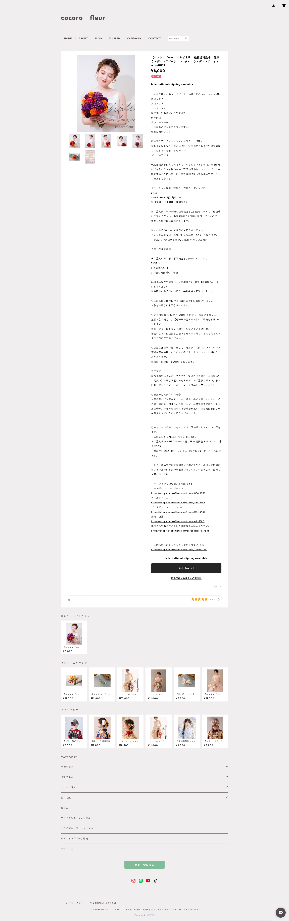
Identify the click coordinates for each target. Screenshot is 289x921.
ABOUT (83, 38)
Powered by (140, 915)
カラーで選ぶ (68, 787)
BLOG (98, 38)
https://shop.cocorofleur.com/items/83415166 (178, 502)
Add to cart (186, 568)
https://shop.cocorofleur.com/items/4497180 (178, 521)
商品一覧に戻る (144, 865)
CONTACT (154, 38)
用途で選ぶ (67, 767)
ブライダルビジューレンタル (77, 828)
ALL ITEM (114, 38)
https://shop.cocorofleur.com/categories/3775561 (181, 530)
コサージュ (67, 848)
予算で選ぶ (67, 777)
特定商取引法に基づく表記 (103, 903)
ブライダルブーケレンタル (76, 818)
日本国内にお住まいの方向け (186, 578)
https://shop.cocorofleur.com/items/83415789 (178, 493)
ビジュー (66, 807)
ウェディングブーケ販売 (74, 838)
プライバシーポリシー (74, 903)
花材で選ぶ (67, 797)
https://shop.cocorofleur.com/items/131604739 (179, 549)
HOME (68, 38)
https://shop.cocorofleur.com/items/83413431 (178, 511)
